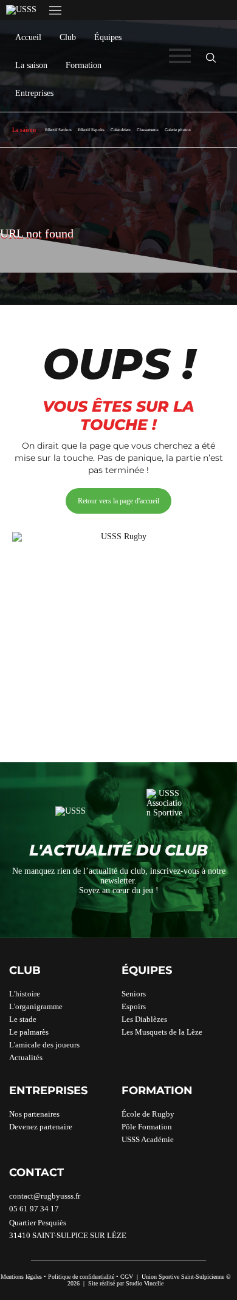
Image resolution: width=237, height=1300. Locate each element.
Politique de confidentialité (81, 1276)
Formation (83, 65)
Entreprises (34, 93)
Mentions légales (21, 1276)
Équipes (108, 37)
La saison (31, 65)
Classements (148, 130)
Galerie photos (178, 130)
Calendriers (121, 130)
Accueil (28, 37)
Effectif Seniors (58, 130)
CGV (126, 1276)
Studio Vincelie (144, 1283)
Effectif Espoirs (91, 130)
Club (68, 37)
